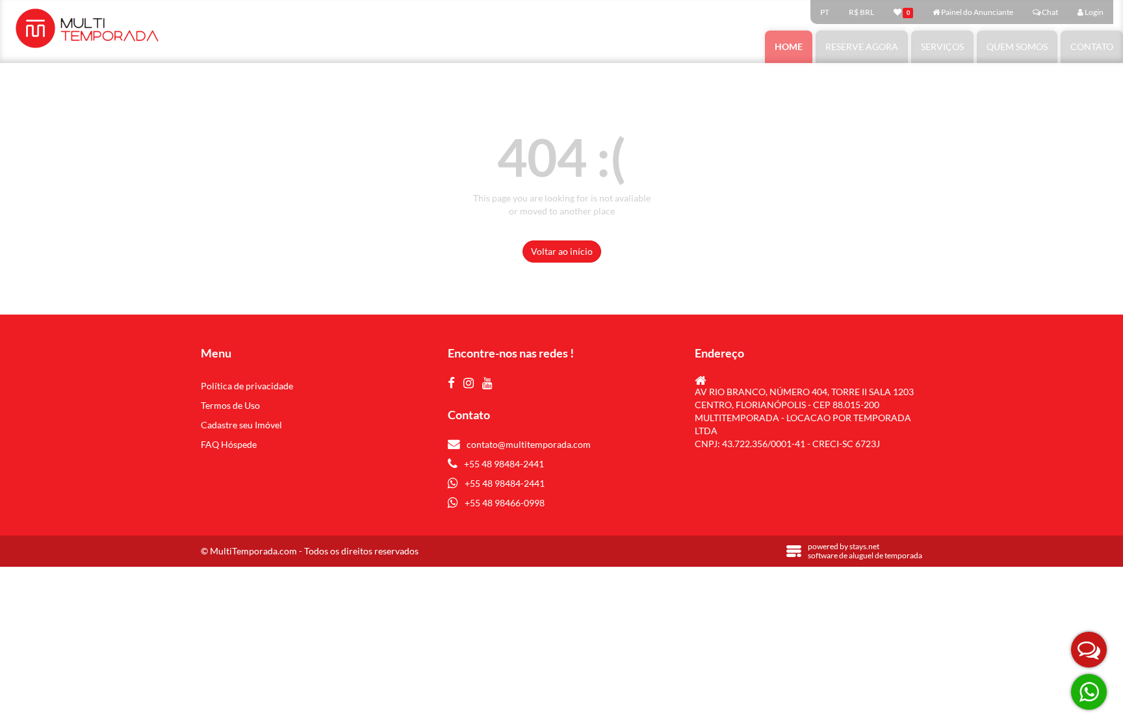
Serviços (942, 46)
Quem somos (1017, 46)
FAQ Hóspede (229, 444)
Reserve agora (861, 46)
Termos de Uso (230, 405)
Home (789, 46)
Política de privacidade (247, 385)
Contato (1091, 46)
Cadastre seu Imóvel (241, 424)
